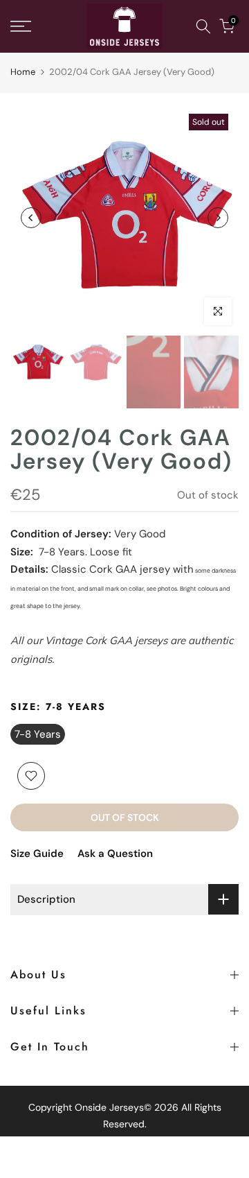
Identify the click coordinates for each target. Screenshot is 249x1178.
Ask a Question (115, 853)
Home (22, 72)
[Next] (218, 217)
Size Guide (37, 853)
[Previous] (31, 217)
